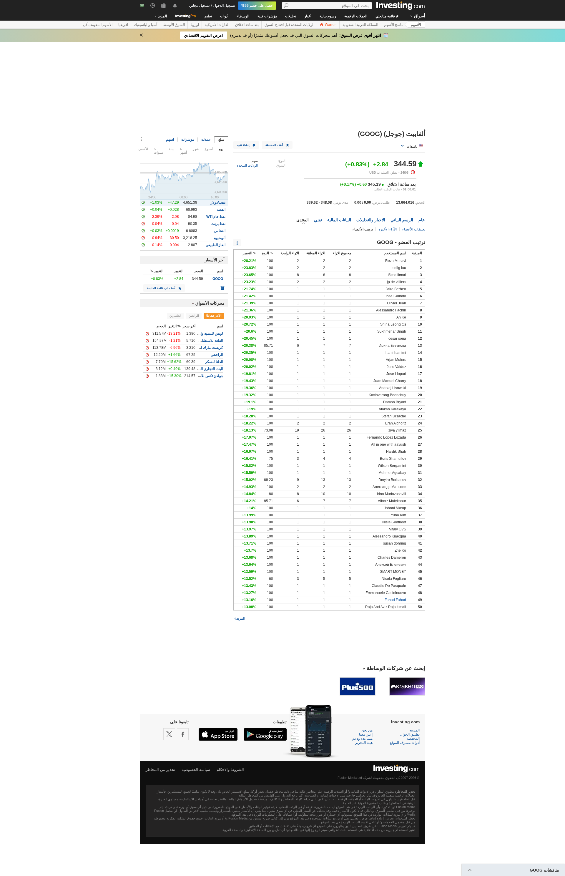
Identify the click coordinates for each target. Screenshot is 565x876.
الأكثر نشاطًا (214, 315)
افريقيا (123, 25)
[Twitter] (169, 734)
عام (421, 220)
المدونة (414, 730)
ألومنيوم (219, 238)
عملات (206, 139)
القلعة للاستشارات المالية (204, 341)
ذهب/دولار (218, 202)
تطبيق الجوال (410, 734)
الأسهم (416, 25)
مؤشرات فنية (267, 16)
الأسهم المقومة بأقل (97, 25)
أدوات (224, 16)
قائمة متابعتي (385, 16)
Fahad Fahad (395, 600)
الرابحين (194, 315)
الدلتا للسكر (214, 362)
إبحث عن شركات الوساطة (396, 668)
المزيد (240, 618)
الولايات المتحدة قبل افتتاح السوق (289, 25)
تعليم (208, 16)
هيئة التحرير (364, 743)
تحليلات (290, 16)
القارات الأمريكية (217, 25)
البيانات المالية (339, 220)
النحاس (219, 231)
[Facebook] (183, 734)
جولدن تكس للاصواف (207, 376)
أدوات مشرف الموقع (405, 743)
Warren (330, 25)
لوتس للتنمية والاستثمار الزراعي (199, 333)
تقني (318, 220)
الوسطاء (243, 16)
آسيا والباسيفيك (145, 25)
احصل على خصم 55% (257, 6)
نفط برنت (218, 224)
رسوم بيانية (328, 16)
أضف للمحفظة (274, 145)
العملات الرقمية (355, 16)
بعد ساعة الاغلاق (247, 25)
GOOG (217, 279)
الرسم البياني (401, 220)
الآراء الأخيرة (387, 229)
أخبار (307, 16)
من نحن (367, 730)
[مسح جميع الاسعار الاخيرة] (222, 286)
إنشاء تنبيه (243, 145)
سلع (221, 139)
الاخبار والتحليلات (370, 220)
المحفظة (413, 738)
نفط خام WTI (215, 217)
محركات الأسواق (210, 303)
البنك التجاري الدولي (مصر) (203, 369)
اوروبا (195, 25)
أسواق (419, 16)
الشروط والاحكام (230, 769)
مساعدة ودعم (362, 738)
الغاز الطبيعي (215, 245)
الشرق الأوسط (174, 25)
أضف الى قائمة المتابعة (161, 288)
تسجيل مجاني (199, 6)
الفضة (221, 210)
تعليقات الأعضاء (413, 229)
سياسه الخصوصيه (196, 769)
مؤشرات (187, 139)
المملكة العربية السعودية (360, 25)
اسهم (170, 139)
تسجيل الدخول (224, 6)
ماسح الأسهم (393, 25)
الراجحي (217, 355)
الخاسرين (175, 315)
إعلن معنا (366, 734)
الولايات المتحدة (247, 165)
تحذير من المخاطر (160, 769)
